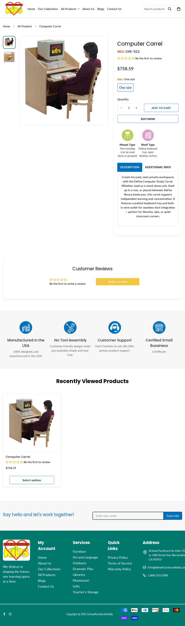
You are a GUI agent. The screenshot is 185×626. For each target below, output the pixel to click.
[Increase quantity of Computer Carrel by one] (136, 108)
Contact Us (114, 8)
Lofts (76, 586)
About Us (88, 8)
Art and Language (85, 557)
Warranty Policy (119, 569)
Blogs (100, 8)
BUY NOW (148, 119)
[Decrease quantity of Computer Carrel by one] (121, 108)
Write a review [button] (117, 281)
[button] (126, 58)
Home (31, 8)
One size (125, 87)
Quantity (123, 99)
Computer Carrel (18, 457)
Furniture (79, 551)
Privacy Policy (118, 557)
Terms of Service (120, 563)
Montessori (81, 580)
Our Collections (48, 8)
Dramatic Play (83, 569)
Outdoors (79, 563)
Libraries (79, 575)
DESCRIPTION (129, 167)
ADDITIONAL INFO (158, 167)
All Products (69, 8)
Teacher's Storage (85, 592)
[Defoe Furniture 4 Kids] (14, 9)
